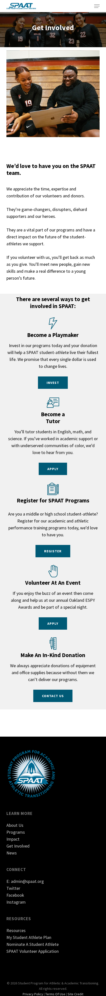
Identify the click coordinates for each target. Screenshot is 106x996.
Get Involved (18, 846)
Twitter (13, 888)
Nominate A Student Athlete (32, 944)
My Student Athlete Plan (28, 937)
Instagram (16, 902)
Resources (16, 930)
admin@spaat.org (27, 881)
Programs (15, 832)
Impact (12, 839)
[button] (97, 6)
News (11, 853)
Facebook (15, 895)
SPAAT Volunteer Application (32, 951)
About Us (14, 825)
